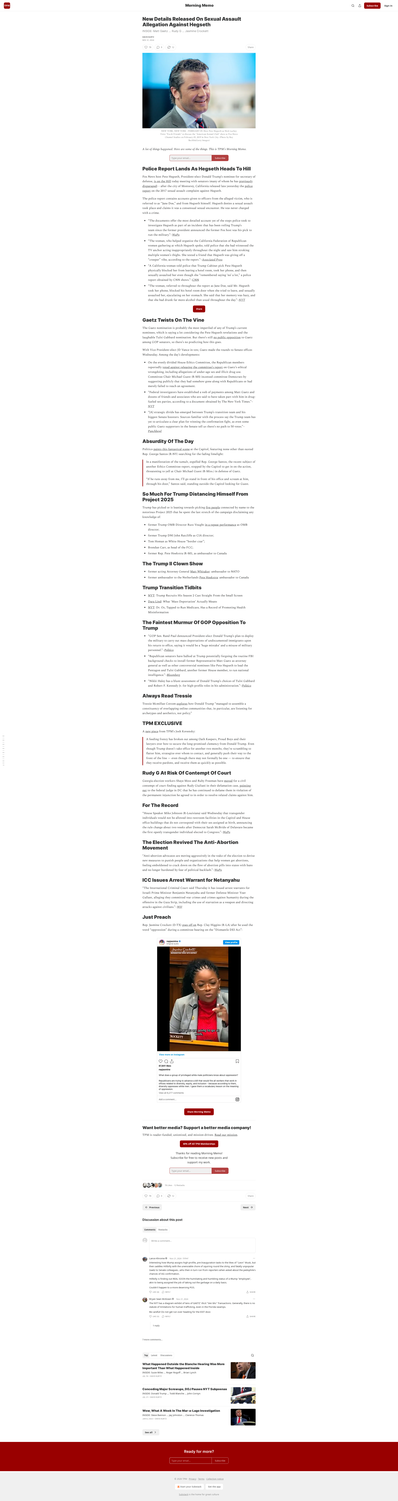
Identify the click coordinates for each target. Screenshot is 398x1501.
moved (228, 781)
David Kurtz (148, 37)
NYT (242, 300)
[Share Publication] (360, 5)
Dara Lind (154, 601)
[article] (199, 1372)
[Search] (353, 5)
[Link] (138, 168)
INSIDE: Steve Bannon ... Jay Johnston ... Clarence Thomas (173, 1415)
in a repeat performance (220, 525)
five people (213, 507)
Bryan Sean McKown (160, 1298)
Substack (183, 1494)
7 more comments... (152, 1339)
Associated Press (212, 259)
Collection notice (215, 1478)
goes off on (189, 925)
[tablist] (155, 1230)
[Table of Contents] (3, 750)
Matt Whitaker (200, 571)
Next (246, 1207)
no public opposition (227, 337)
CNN (195, 280)
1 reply (156, 1325)
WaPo (176, 235)
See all (149, 1432)
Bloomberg (173, 675)
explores (182, 704)
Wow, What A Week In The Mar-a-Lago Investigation (181, 1411)
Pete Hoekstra (208, 577)
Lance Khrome (157, 1258)
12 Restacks (179, 1185)
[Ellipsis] (254, 1258)
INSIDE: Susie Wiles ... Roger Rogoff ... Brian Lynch (169, 1372)
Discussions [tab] (166, 1355)
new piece (151, 731)
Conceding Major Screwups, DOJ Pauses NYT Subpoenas (184, 1389)
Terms (201, 1478)
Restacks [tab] (162, 1229)
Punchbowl (155, 431)
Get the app (214, 1486)
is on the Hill (162, 181)
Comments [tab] (149, 1229)
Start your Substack (190, 1486)
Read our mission (226, 1135)
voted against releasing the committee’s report (192, 367)
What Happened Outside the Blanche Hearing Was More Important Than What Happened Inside (183, 1366)
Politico (169, 650)
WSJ (179, 907)
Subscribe (372, 5)
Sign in (388, 5)
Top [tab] (146, 1355)
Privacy (192, 1478)
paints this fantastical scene (171, 449)
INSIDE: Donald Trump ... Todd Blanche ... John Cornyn (171, 1393)
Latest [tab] (154, 1355)
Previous (154, 1207)
